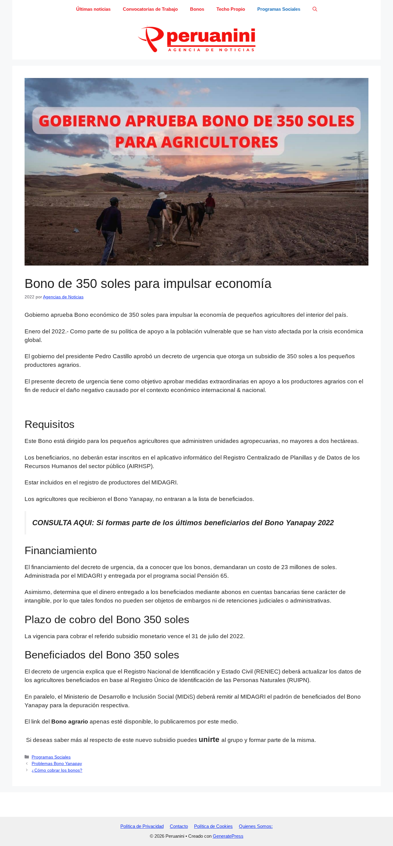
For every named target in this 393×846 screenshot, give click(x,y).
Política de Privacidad (142, 826)
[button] (314, 9)
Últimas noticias (93, 9)
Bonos (197, 9)
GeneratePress (228, 836)
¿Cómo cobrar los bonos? (57, 770)
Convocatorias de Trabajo (150, 9)
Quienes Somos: (256, 826)
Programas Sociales (278, 9)
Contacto (179, 826)
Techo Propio (230, 9)
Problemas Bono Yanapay (57, 763)
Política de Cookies (213, 826)
